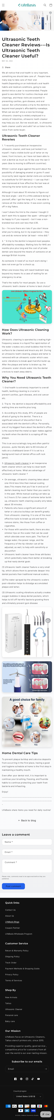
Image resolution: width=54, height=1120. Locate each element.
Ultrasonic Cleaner (13, 1009)
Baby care (10, 1021)
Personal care (11, 1015)
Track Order (11, 962)
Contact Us (10, 910)
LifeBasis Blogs (12, 922)
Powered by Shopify (33, 1115)
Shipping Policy (12, 956)
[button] (3, 5)
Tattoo (8, 1003)
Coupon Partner (12, 928)
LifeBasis (23, 1115)
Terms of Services (13, 980)
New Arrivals (11, 997)
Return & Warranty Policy (16, 950)
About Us (9, 916)
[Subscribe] (46, 1069)
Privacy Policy (11, 974)
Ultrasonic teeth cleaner (16, 463)
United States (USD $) (25, 1096)
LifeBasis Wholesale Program (18, 934)
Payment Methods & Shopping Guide (22, 968)
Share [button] (7, 67)
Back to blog (28, 820)
